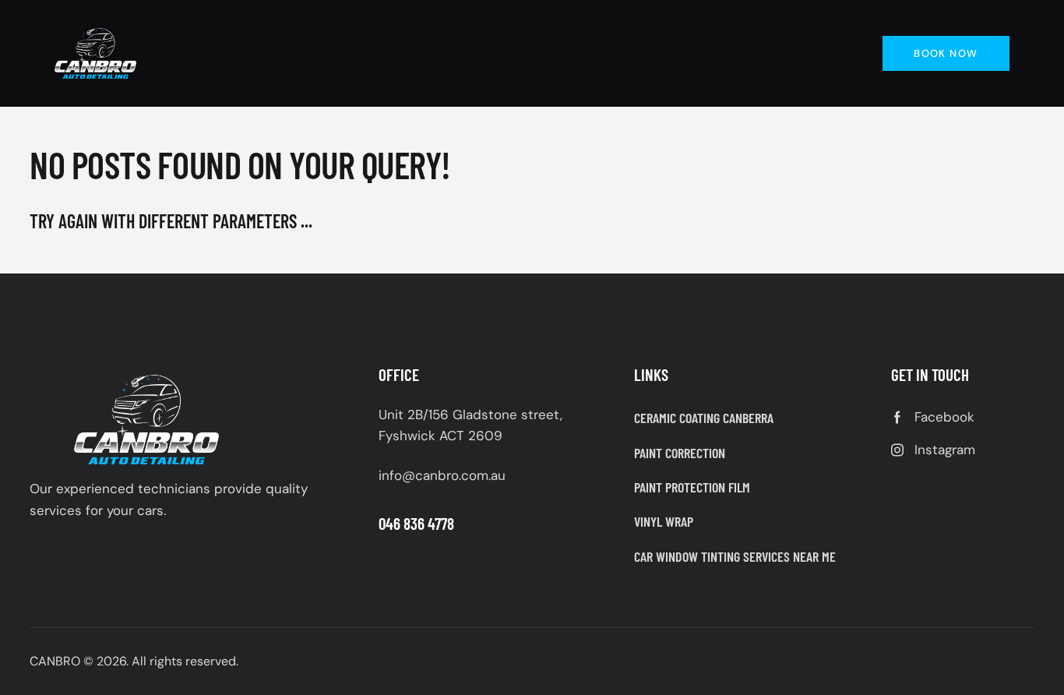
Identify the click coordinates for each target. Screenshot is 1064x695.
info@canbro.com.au (442, 475)
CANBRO (55, 661)
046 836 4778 (416, 523)
